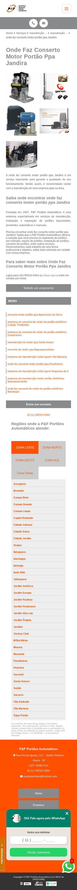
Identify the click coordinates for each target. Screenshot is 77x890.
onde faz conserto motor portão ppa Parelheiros (35, 364)
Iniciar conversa (38, 852)
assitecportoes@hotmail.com (40, 776)
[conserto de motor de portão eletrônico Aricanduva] (55, 87)
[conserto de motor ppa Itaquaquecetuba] (21, 154)
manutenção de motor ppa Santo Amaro (30, 342)
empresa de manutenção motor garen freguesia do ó (38, 371)
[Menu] (66, 8)
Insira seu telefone (38, 832)
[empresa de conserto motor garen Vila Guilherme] (21, 121)
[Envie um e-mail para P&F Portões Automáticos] (43, 23)
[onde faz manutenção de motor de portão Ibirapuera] (21, 87)
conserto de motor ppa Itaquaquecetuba (30, 349)
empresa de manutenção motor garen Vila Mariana (37, 356)
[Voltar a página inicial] (17, 8)
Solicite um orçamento (39, 288)
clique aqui (49, 275)
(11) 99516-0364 (29, 275)
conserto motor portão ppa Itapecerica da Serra (34, 314)
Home (38, 793)
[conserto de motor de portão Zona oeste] (55, 121)
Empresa (38, 805)
